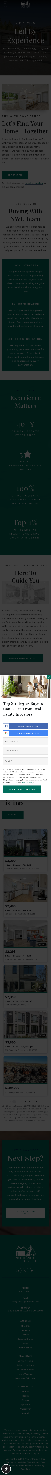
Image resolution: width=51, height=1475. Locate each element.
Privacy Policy (27, 783)
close (49, 677)
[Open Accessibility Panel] (6, 1469)
